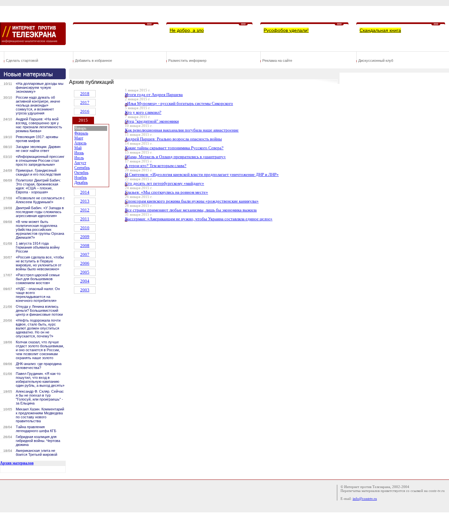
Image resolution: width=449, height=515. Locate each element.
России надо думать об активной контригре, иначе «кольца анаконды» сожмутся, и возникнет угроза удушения (38, 105)
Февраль (81, 133)
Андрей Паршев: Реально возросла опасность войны (173, 138)
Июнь (79, 153)
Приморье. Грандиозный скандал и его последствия (38, 172)
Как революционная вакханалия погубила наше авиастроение (182, 130)
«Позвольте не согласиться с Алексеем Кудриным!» (40, 200)
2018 (84, 93)
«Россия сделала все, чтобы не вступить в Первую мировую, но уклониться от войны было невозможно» (40, 263)
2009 (84, 236)
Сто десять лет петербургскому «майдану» (164, 183)
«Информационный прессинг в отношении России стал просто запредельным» (40, 160)
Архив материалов (17, 463)
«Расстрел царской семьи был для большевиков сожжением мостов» (37, 279)
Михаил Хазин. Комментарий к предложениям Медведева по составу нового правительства (40, 415)
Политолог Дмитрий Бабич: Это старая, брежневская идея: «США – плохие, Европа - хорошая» (38, 186)
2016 (84, 111)
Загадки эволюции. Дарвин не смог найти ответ (38, 149)
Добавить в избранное (93, 60)
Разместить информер (187, 60)
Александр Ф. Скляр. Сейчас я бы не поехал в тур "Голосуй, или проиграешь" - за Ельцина (40, 397)
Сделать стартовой (22, 60)
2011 (84, 218)
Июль (79, 158)
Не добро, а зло (187, 30)
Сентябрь (82, 167)
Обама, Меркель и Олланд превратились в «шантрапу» (175, 156)
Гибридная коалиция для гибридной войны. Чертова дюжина (38, 441)
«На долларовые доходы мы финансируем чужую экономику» (39, 87)
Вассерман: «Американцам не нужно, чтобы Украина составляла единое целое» (198, 218)
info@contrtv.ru (365, 499)
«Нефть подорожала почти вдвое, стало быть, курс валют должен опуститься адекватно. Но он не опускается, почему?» (38, 328)
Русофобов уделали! (286, 30)
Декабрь (81, 182)
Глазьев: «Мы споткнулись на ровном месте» (166, 192)
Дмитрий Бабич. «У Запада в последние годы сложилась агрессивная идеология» (40, 212)
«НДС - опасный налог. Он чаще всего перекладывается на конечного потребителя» (38, 295)
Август (80, 162)
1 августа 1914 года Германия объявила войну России (38, 247)
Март (78, 138)
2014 (84, 192)
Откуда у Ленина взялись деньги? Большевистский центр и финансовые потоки (39, 310)
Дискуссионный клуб (375, 60)
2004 (84, 281)
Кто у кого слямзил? (143, 112)
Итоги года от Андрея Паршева (154, 94)
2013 (84, 201)
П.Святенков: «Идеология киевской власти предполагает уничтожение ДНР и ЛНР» (202, 174)
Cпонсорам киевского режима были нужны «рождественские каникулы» (192, 201)
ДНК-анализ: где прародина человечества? (38, 366)
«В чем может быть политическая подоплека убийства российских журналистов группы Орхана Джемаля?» (40, 229)
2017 (84, 102)
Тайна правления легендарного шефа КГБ (36, 429)
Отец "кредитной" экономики (152, 121)
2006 (84, 263)
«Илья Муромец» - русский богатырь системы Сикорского (179, 103)
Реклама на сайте (277, 60)
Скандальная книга (380, 30)
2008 (84, 245)
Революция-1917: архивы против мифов (37, 139)
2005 (84, 272)
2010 (84, 227)
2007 (84, 254)
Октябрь (81, 172)
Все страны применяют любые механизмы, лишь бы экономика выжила (191, 210)
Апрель (80, 143)
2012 (84, 210)
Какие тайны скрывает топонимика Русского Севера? (174, 147)
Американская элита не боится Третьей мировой (36, 452)
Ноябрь (80, 177)
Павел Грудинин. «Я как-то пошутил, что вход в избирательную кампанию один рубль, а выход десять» (40, 379)
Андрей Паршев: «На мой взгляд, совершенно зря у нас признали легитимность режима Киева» (39, 125)
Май (78, 148)
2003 (84, 289)
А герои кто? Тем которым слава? (155, 165)
